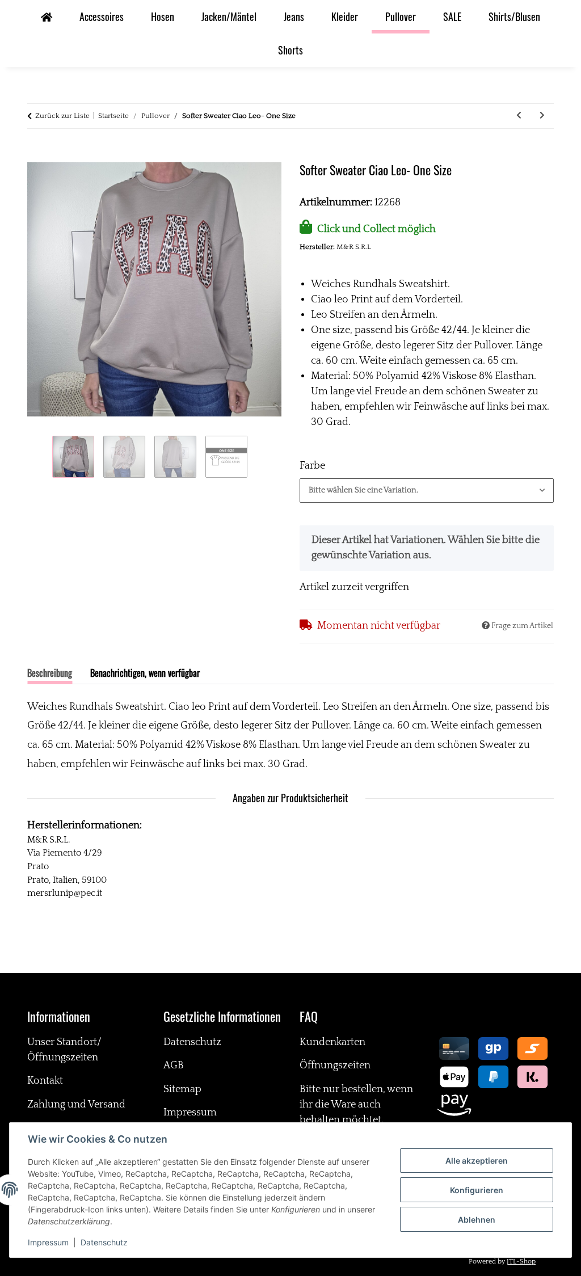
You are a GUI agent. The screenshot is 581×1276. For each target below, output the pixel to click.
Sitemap (182, 1089)
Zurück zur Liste (62, 116)
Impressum (48, 1242)
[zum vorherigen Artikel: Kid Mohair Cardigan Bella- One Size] (519, 116)
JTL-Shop (521, 1261)
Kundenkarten (332, 1042)
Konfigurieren (476, 1190)
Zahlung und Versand (76, 1104)
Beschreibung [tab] (49, 673)
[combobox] (427, 490)
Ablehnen (476, 1219)
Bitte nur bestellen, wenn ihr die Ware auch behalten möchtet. (356, 1105)
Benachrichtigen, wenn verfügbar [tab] (145, 673)
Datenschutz (104, 1242)
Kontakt (45, 1081)
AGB (173, 1065)
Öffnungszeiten (335, 1065)
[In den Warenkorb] (36, 155)
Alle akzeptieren (476, 1160)
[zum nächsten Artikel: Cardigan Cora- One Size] (542, 116)
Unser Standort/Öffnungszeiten (64, 1050)
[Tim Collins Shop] (46, 16)
